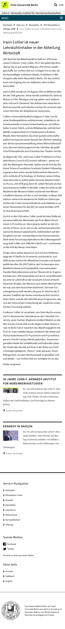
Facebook (11, 544)
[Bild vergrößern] (10, 390)
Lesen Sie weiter (14, 410)
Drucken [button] (9, 571)
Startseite (7, 24)
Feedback (9, 576)
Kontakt (9, 500)
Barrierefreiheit (12, 519)
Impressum (10, 509)
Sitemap (9, 524)
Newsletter (34, 24)
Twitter (10, 548)
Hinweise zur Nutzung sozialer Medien (18, 555)
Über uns (20, 24)
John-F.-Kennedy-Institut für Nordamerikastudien (31, 13)
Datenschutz (11, 514)
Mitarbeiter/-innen (14, 495)
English (8, 581)
